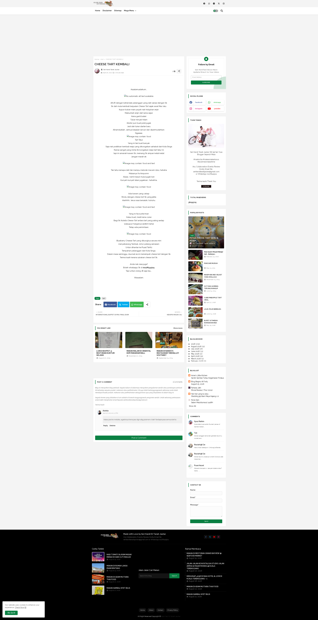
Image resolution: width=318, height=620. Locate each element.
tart (102, 59)
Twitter (125, 305)
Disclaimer (107, 11)
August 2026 (196, 346)
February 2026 (197, 361)
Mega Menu (129, 11)
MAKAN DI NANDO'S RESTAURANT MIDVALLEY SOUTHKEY (168, 353)
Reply (105, 425)
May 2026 (195, 354)
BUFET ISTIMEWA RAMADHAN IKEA (211, 322)
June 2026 (195, 351)
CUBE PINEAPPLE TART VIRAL (213, 299)
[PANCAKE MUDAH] (195, 266)
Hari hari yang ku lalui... (200, 394)
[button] (215, 11)
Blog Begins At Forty (199, 382)
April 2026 (195, 356)
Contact (160, 610)
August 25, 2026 (197, 384)
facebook (198, 102)
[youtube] (214, 536)
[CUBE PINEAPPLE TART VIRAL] (195, 301)
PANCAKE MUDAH (211, 263)
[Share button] (147, 304)
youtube (217, 109)
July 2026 (195, 349)
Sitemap (117, 11)
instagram (198, 109)
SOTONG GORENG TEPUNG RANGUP (211, 287)
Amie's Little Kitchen (199, 375)
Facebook (112, 305)
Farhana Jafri (196, 388)
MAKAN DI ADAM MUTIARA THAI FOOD (118, 578)
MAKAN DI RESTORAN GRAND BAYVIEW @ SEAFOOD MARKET (204, 554)
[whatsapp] (209, 3)
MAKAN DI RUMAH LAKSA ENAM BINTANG (117, 567)
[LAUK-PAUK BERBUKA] (195, 312)
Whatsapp (138, 305)
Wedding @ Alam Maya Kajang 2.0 (205, 396)
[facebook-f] (205, 536)
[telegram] (214, 3)
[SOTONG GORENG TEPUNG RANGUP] (195, 289)
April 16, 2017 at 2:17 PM (110, 413)
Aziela (105, 411)
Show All (192, 406)
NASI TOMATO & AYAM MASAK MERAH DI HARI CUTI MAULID (119, 556)
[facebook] (204, 3)
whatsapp (217, 102)
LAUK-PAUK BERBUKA (212, 309)
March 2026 (196, 359)
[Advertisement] (159, 34)
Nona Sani (195, 400)
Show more (177, 328)
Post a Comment (139, 438)
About (151, 610)
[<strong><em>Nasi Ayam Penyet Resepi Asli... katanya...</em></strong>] (195, 255)
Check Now (19, 607)
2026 (193, 344)
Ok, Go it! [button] (11, 613)
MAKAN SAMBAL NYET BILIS (118, 588)
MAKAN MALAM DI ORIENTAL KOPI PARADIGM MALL (139, 352)
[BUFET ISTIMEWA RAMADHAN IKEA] (195, 324)
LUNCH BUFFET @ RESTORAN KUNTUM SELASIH (105, 353)
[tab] (97, 10)
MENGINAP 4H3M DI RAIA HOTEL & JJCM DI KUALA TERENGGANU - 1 (204, 577)
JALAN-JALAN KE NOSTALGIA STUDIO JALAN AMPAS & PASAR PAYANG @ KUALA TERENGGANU (205, 566)
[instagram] (223, 3)
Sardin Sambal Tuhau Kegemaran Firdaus (207, 378)
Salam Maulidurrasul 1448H (202, 402)
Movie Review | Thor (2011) (202, 390)
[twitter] (218, 3)
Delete (112, 425)
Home (97, 11)
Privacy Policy (172, 610)
